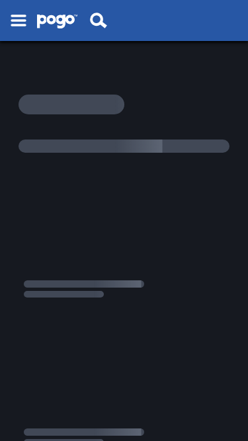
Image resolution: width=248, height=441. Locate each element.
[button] (18, 20)
